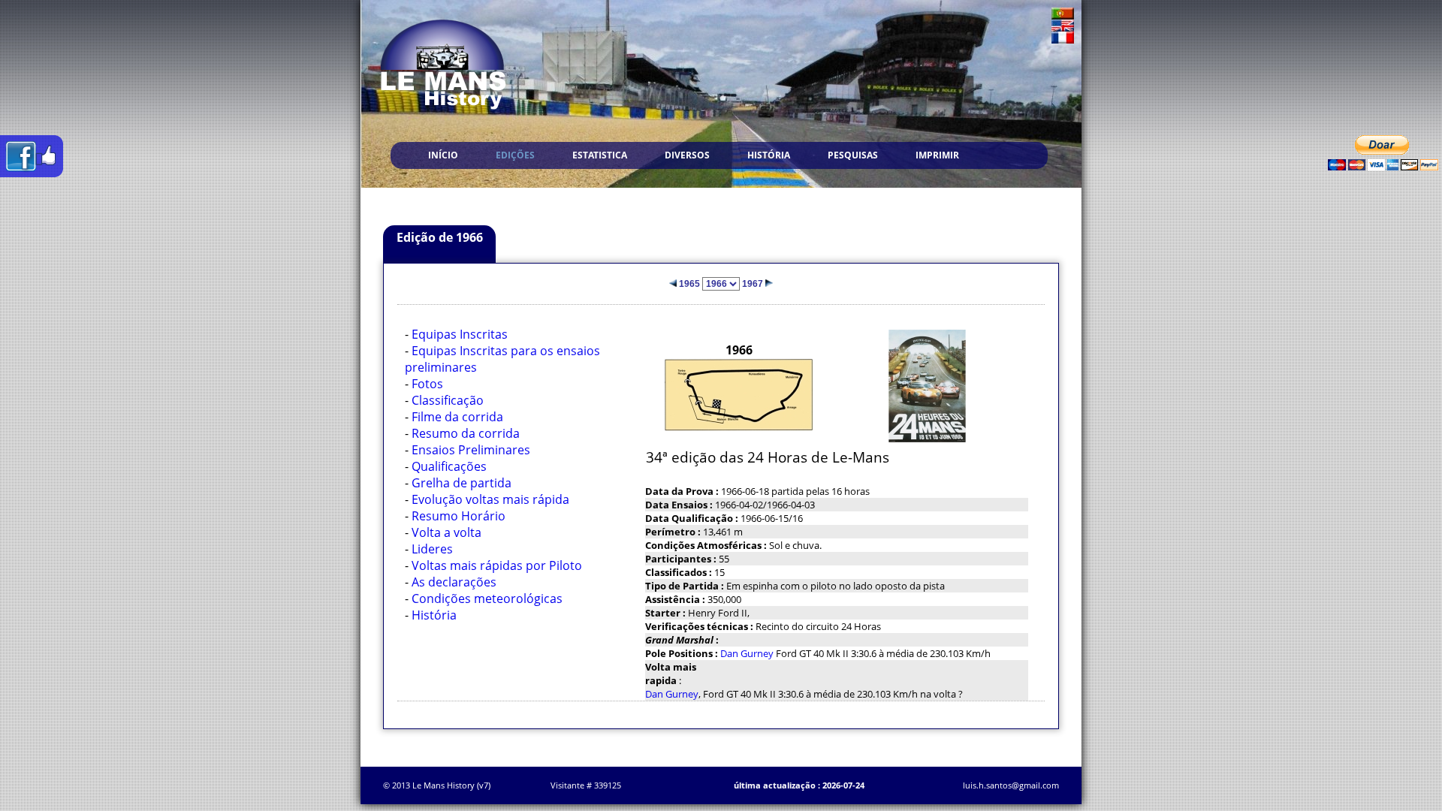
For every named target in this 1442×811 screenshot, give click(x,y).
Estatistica (599, 155)
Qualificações (449, 466)
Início (443, 155)
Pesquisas (853, 155)
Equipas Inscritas (460, 334)
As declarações (454, 582)
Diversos (687, 155)
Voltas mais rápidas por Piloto (497, 565)
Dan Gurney (747, 653)
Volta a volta (446, 532)
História (768, 155)
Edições (515, 155)
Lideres (432, 549)
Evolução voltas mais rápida (490, 499)
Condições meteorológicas (487, 598)
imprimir (937, 155)
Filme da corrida (457, 417)
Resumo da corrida (466, 433)
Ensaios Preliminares (471, 450)
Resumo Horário (458, 516)
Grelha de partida (461, 483)
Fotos (427, 383)
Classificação (448, 400)
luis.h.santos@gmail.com (1011, 785)
